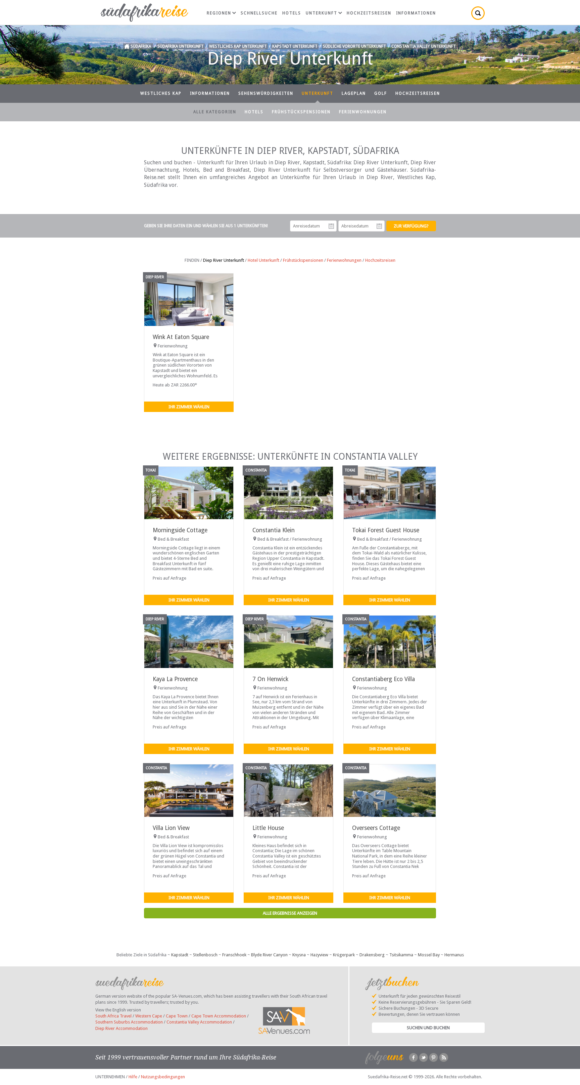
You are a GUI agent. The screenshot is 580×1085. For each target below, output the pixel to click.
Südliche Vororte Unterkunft (354, 46)
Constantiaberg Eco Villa (383, 679)
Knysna (299, 954)
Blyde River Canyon (269, 954)
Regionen (219, 13)
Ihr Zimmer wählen (188, 406)
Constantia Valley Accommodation (199, 1022)
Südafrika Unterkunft (180, 46)
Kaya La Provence (175, 679)
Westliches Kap (161, 93)
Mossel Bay (429, 954)
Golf (380, 93)
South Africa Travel (113, 1015)
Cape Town (177, 1015)
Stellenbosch (205, 954)
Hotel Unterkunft (263, 260)
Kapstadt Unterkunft (295, 46)
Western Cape (148, 1015)
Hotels (291, 13)
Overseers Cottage (376, 828)
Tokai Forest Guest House (385, 530)
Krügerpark (344, 954)
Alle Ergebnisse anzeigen (290, 913)
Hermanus (454, 954)
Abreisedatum (379, 226)
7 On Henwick (270, 679)
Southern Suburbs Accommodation (129, 1022)
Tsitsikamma (401, 954)
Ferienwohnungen (363, 112)
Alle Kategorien (214, 112)
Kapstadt (179, 954)
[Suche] (478, 13)
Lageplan (354, 93)
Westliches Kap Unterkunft (238, 46)
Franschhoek (234, 954)
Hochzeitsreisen (369, 13)
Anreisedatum (331, 226)
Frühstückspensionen (301, 112)
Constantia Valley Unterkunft (423, 46)
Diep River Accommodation (121, 1028)
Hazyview (319, 954)
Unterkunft (321, 13)
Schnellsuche (259, 13)
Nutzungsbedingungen (163, 1076)
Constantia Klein (273, 530)
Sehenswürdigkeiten (265, 93)
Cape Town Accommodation (218, 1015)
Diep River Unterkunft (223, 260)
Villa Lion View (171, 828)
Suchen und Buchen (428, 1027)
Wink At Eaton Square (181, 337)
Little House (268, 828)
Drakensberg (372, 954)
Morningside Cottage (180, 530)
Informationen (416, 13)
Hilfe (133, 1076)
